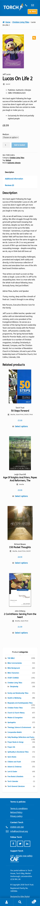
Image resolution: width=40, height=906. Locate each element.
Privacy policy (16, 816)
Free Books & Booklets (15, 777)
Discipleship (14, 687)
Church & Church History (16, 713)
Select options (21, 426)
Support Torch (16, 851)
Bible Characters (13, 673)
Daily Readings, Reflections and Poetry (21, 737)
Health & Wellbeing (14, 698)
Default (8, 160)
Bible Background (14, 668)
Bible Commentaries (15, 663)
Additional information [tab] (14, 179)
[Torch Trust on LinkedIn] (27, 844)
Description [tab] (9, 172)
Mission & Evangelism (15, 718)
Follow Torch (16, 837)
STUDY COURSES (13, 678)
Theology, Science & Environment (19, 727)
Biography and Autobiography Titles (20, 703)
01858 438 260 (27, 5)
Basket (31, 900)
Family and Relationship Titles (18, 693)
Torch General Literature (16, 786)
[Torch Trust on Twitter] (20, 844)
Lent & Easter (12, 772)
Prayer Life (11, 747)
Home (7, 22)
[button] (34, 38)
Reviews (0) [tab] (9, 185)
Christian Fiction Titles (15, 708)
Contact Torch (16, 822)
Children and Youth (14, 762)
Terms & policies (18, 802)
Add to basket (19, 145)
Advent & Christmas (14, 767)
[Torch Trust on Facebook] (13, 844)
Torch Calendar (13, 781)
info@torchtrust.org (33, 5)
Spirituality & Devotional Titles (18, 752)
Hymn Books (12, 757)
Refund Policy (16, 812)
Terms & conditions (19, 808)
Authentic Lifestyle (14, 163)
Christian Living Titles (20, 22)
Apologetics (12, 722)
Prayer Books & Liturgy (15, 742)
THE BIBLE (11, 658)
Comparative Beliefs (15, 732)
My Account (6, 902)
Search (20, 902)
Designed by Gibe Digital (20, 897)
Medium (6, 134)
